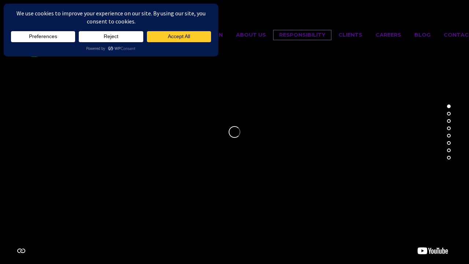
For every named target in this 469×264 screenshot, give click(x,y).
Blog (422, 35)
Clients (350, 35)
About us (251, 35)
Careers (388, 35)
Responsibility (302, 35)
